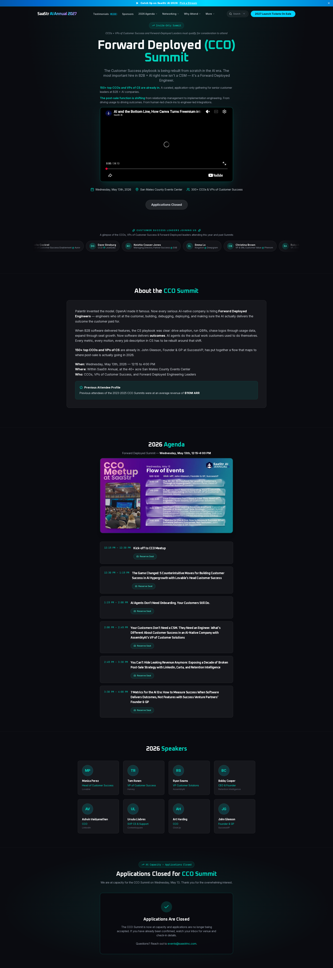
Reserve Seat (147, 556)
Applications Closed (166, 204)
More (209, 13)
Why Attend (191, 13)
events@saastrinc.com (182, 943)
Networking (169, 13)
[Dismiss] (329, 3)
